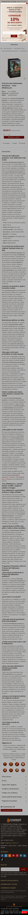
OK (14, 36)
